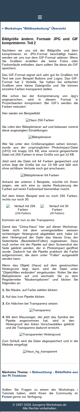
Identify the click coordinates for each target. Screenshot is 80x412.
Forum (7, 396)
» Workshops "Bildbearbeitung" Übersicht (34, 28)
